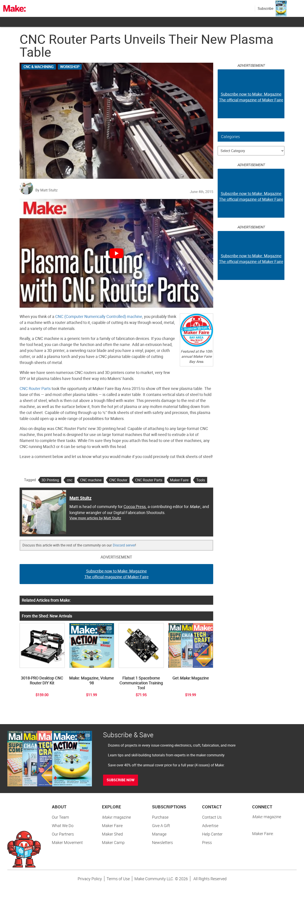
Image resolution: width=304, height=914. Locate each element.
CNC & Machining (39, 66)
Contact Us (212, 817)
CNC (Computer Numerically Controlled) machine (98, 316)
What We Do (62, 825)
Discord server (124, 545)
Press (207, 842)
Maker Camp (113, 842)
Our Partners (63, 834)
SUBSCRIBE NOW (120, 779)
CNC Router (118, 480)
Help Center (212, 834)
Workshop (69, 66)
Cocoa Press (135, 506)
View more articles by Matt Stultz (95, 518)
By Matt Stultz (46, 190)
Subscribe (265, 8)
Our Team (60, 817)
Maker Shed (112, 834)
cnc (69, 480)
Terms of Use (118, 878)
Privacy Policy (90, 878)
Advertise (210, 825)
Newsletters (162, 842)
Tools (200, 480)
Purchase (160, 817)
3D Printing (50, 480)
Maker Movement (67, 842)
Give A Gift (161, 825)
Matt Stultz (80, 498)
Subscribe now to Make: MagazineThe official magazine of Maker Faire (116, 573)
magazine (116, 817)
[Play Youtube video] (116, 253)
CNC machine (90, 480)
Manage (159, 834)
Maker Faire (179, 480)
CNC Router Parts (35, 388)
